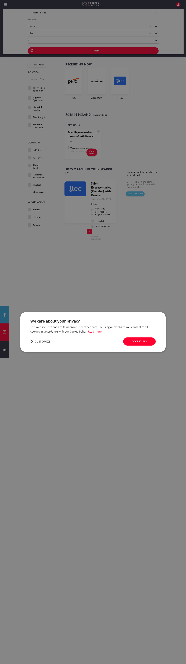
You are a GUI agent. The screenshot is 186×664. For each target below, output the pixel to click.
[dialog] (93, 332)
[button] (40, 341)
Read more (95, 331)
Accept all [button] (139, 341)
